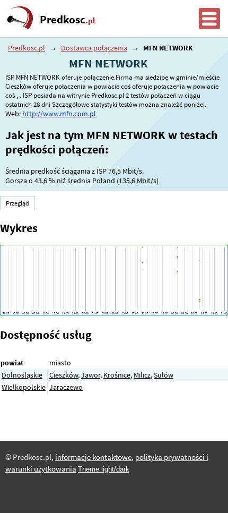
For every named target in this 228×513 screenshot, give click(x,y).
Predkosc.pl (26, 48)
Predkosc (67, 20)
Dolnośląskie (22, 375)
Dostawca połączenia (94, 48)
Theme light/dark (103, 469)
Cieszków (63, 375)
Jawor (90, 375)
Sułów (163, 375)
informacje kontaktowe (93, 457)
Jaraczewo (66, 387)
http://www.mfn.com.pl (59, 113)
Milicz (142, 375)
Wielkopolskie (24, 387)
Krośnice (116, 375)
